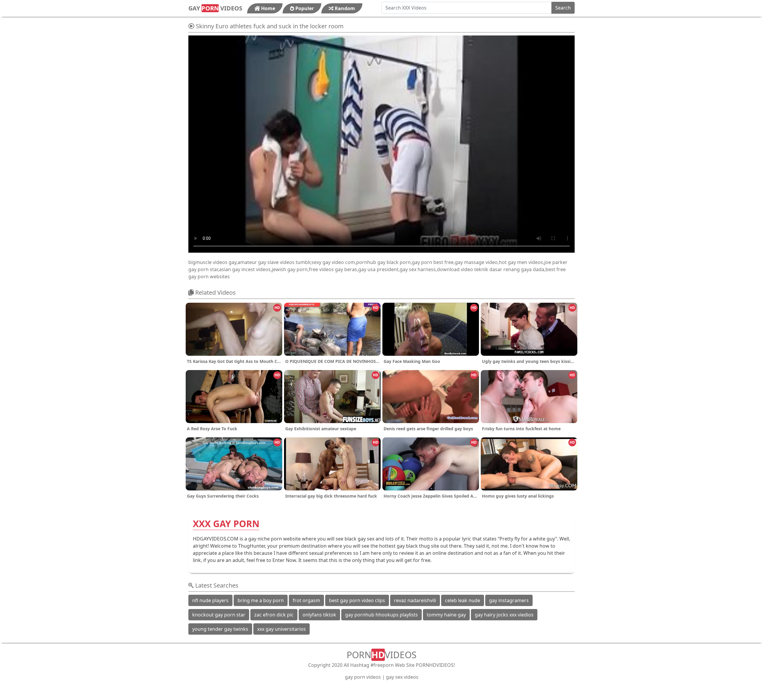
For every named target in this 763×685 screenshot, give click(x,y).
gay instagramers (509, 600)
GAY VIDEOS (215, 8)
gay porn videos (363, 677)
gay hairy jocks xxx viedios (504, 614)
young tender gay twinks (220, 629)
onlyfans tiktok (319, 614)
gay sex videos (402, 677)
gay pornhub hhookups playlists (381, 614)
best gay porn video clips (357, 600)
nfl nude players (210, 600)
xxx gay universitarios (281, 629)
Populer (304, 8)
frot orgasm (306, 600)
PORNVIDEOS (381, 655)
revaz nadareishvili (415, 600)
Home (267, 8)
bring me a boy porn (261, 600)
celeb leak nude (462, 600)
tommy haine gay (446, 614)
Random (344, 8)
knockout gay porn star (218, 614)
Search (563, 7)
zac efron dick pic (274, 614)
